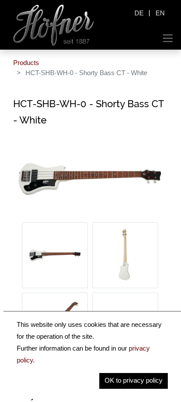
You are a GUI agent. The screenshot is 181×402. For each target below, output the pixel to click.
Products (26, 62)
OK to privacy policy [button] (134, 380)
